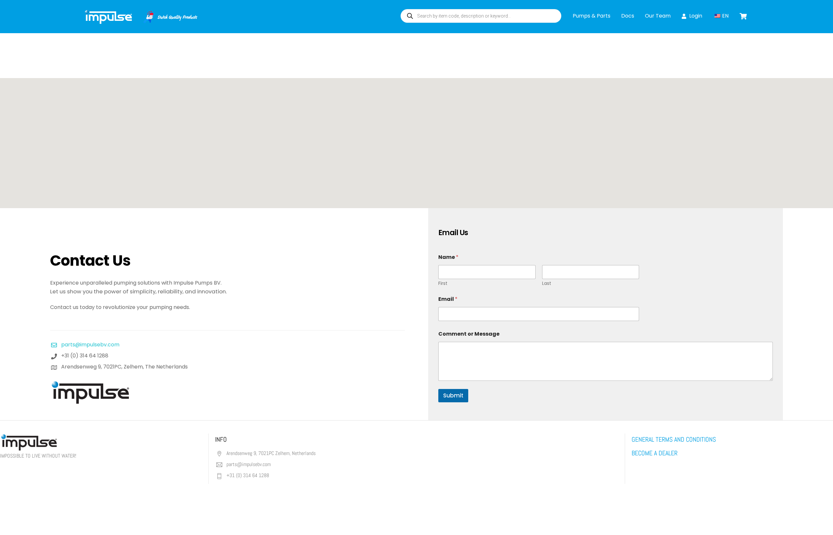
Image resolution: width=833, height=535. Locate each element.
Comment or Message (468, 334)
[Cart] (743, 16)
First (442, 283)
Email (447, 299)
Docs (627, 16)
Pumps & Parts (591, 16)
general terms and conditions (674, 439)
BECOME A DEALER (654, 453)
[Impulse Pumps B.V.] (140, 21)
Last (546, 283)
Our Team (658, 16)
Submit (453, 395)
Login (695, 16)
